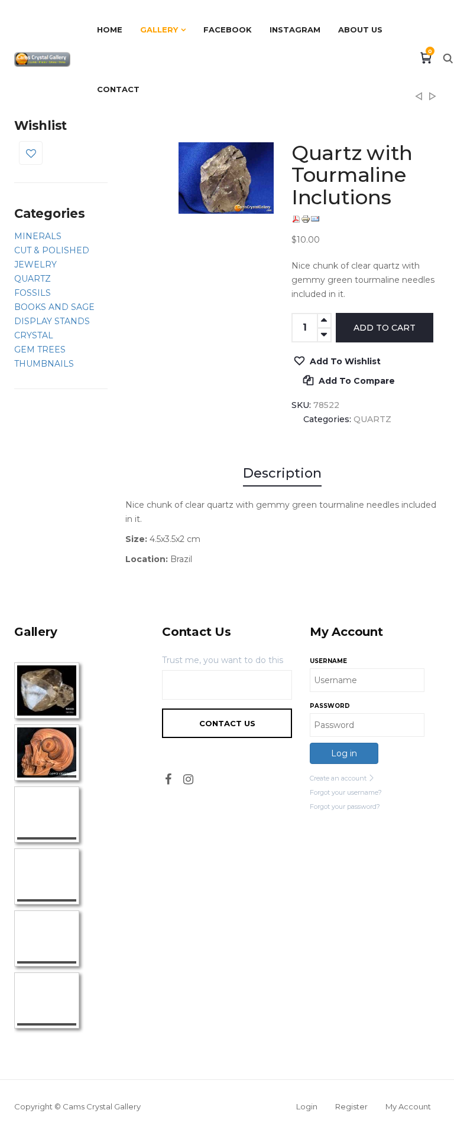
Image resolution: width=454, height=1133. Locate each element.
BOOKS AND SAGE (54, 307)
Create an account (339, 778)
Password (330, 706)
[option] (226, 178)
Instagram (295, 29)
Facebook (227, 29)
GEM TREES (40, 349)
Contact (118, 89)
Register (351, 1106)
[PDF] (296, 219)
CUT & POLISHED (51, 250)
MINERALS (37, 236)
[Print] (305, 219)
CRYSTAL (33, 335)
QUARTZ (32, 278)
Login (306, 1106)
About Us (360, 29)
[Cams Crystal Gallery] (42, 59)
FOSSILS (32, 293)
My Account (408, 1106)
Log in (344, 753)
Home (109, 29)
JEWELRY (35, 264)
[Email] (315, 219)
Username (328, 661)
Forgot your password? (345, 806)
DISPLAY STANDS (52, 321)
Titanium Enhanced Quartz (418, 100)
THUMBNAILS (44, 363)
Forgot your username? (346, 792)
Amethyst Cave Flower (433, 100)
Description (282, 473)
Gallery (159, 29)
